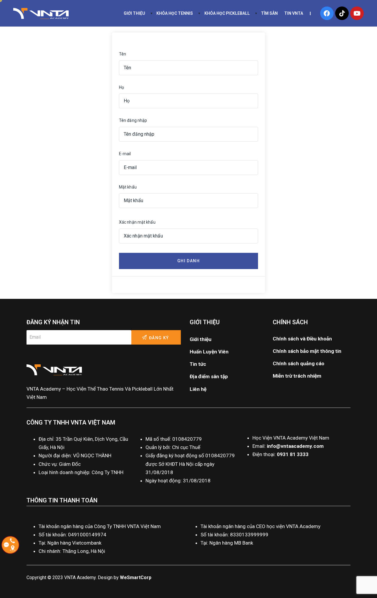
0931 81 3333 (293, 454)
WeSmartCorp (135, 577)
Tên (122, 54)
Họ (121, 87)
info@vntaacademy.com (295, 446)
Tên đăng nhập (133, 120)
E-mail (125, 153)
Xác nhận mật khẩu (137, 222)
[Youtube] (357, 13)
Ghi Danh (188, 260)
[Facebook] (327, 13)
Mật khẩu (128, 187)
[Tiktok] (342, 13)
